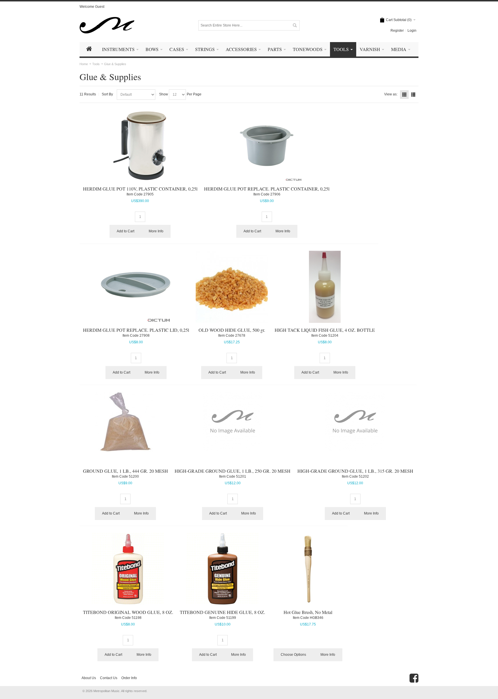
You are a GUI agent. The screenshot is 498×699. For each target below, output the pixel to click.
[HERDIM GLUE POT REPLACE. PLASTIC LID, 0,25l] (136, 287)
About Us (89, 678)
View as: (390, 94)
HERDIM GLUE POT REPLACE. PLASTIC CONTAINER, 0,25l (266, 189)
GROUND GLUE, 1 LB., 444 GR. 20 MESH (125, 471)
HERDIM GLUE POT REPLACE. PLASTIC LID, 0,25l (136, 330)
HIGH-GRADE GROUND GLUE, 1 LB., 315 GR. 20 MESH (355, 471)
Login (412, 31)
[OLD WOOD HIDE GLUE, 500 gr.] (232, 287)
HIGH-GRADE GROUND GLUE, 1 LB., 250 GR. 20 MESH (232, 471)
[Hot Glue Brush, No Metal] (308, 569)
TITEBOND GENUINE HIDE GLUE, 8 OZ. (222, 612)
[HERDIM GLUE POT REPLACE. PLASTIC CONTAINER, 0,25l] (266, 146)
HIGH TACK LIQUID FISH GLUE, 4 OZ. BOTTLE (325, 330)
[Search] (294, 25)
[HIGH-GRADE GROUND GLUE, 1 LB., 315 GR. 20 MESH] (355, 422)
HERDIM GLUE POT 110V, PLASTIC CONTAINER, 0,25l (140, 189)
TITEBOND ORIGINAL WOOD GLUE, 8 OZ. (128, 612)
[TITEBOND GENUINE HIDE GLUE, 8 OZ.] (222, 569)
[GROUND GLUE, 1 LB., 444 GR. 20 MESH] (125, 422)
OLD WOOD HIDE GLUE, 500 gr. (232, 330)
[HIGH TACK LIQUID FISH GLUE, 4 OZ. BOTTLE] (325, 287)
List (413, 94)
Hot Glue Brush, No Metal (308, 612)
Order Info (129, 678)
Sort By (107, 94)
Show (163, 94)
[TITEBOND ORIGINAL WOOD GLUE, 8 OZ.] (128, 569)
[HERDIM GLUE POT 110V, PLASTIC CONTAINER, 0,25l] (140, 146)
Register (397, 31)
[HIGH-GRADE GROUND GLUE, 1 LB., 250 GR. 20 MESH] (232, 422)
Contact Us (108, 678)
